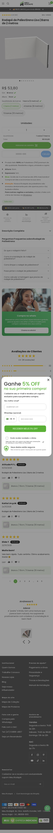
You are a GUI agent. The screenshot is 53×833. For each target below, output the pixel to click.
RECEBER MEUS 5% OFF (25, 429)
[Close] (48, 380)
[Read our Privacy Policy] (43, 442)
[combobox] (10, 419)
